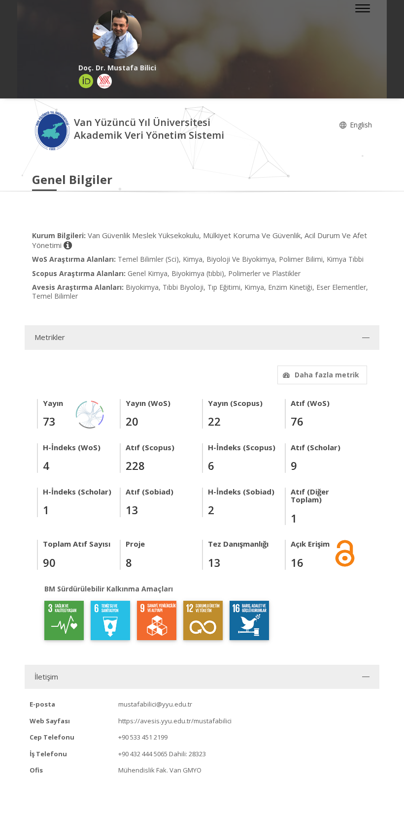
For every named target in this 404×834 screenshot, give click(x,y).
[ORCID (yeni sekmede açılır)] (86, 81)
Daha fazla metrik (327, 374)
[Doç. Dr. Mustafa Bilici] (117, 34)
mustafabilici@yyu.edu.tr (155, 704)
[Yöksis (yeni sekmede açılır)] (104, 81)
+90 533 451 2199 (143, 737)
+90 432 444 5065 (143, 753)
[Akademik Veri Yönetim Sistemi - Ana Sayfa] (53, 130)
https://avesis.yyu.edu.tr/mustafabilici (175, 720)
